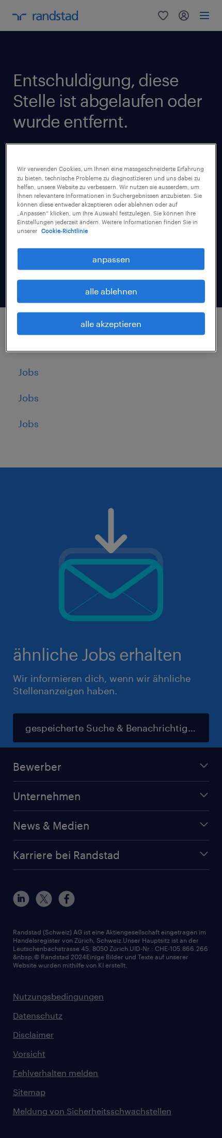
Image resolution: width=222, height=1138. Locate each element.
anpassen (111, 258)
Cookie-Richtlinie (64, 230)
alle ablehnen (111, 291)
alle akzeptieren (111, 323)
